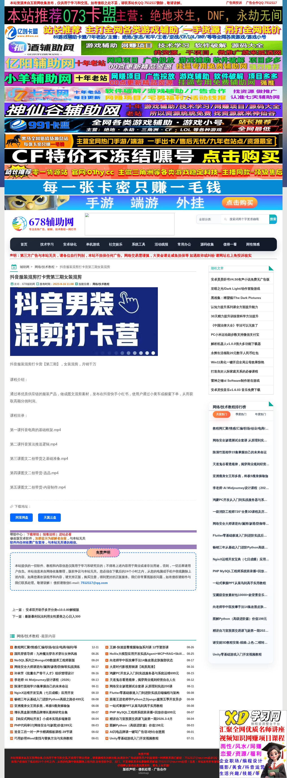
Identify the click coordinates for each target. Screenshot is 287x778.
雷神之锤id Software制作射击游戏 (235, 380)
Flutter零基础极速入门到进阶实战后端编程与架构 (241, 535)
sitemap (143, 773)
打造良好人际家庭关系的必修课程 (234, 371)
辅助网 (24, 267)
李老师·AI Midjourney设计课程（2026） (241, 488)
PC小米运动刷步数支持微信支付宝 (235, 334)
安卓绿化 (70, 244)
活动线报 (161, 244)
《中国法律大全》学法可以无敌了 (234, 325)
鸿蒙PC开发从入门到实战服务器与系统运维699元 (241, 500)
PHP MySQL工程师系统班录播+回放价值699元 (241, 571)
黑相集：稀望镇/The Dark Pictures (236, 298)
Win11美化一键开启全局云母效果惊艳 (237, 362)
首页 (24, 244)
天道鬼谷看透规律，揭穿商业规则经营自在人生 (241, 464)
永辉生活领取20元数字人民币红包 (235, 353)
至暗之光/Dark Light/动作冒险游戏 (235, 288)
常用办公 (184, 244)
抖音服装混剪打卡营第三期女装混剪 (46, 276)
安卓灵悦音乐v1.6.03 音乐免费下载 (235, 390)
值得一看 (230, 244)
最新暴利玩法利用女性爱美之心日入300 (52, 616)
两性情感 (253, 244)
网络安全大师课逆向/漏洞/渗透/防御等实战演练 (241, 523)
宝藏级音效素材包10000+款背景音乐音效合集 (241, 595)
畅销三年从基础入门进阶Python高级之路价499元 (241, 547)
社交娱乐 (115, 244)
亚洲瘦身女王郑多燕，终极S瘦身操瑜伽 (240, 476)
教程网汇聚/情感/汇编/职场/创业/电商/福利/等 (241, 428)
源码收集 (207, 244)
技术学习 (47, 244)
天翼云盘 (50, 517)
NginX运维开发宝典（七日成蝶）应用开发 (241, 559)
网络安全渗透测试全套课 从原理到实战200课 (241, 440)
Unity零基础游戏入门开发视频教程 (237, 654)
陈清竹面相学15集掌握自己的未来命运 (240, 452)
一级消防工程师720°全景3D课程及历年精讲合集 (241, 511)
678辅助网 (28, 284)
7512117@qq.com (94, 583)
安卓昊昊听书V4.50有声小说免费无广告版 (240, 279)
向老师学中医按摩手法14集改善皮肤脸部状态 (241, 607)
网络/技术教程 (44, 267)
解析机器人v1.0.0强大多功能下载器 (236, 344)
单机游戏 (93, 244)
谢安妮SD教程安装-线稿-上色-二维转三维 (241, 642)
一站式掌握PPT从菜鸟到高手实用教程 (239, 583)
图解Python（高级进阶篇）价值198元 (240, 618)
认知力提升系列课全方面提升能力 (234, 307)
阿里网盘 (22, 517)
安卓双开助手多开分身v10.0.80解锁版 (52, 609)
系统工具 (138, 244)
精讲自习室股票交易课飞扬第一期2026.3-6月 (241, 630)
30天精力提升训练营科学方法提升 (235, 316)
